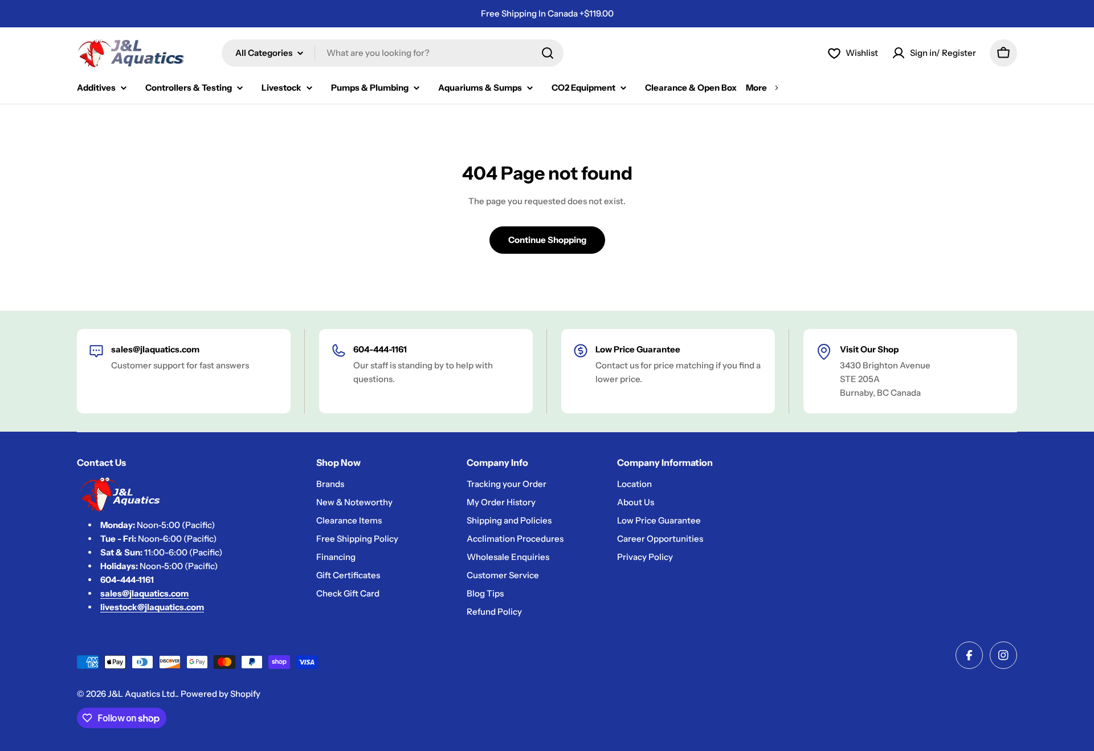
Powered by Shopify (220, 693)
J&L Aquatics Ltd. (142, 693)
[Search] (547, 53)
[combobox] (393, 53)
